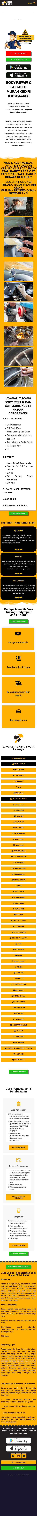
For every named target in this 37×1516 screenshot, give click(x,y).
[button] (3, 13)
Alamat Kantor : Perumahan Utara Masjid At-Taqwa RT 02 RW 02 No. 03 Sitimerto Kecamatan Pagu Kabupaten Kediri (18, 1430)
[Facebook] (13, 1455)
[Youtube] (24, 1455)
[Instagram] (18, 1455)
